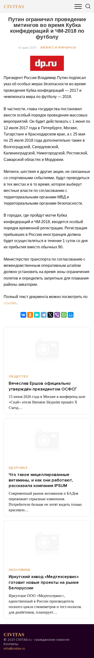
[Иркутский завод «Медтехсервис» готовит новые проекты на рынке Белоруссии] (47, 542)
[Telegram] (44, 315)
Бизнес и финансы (58, 47)
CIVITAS (14, 6)
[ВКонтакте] (23, 315)
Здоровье (18, 468)
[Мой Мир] (71, 315)
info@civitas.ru (14, 648)
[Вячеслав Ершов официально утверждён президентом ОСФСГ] (47, 348)
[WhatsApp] (64, 315)
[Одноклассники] (30, 315)
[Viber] (57, 315)
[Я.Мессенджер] (37, 315)
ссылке (10, 303)
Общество (18, 376)
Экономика (19, 570)
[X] (50, 315)
